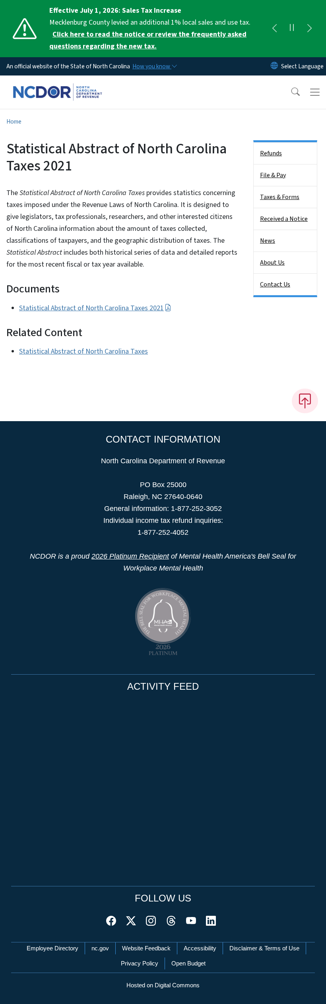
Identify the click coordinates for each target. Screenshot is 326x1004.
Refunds (271, 153)
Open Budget (188, 963)
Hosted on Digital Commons (163, 985)
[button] (290, 92)
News (267, 240)
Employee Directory (52, 948)
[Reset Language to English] (274, 66)
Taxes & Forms (279, 197)
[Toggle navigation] (315, 92)
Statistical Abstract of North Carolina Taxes (83, 351)
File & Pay (273, 175)
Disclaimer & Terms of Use (264, 948)
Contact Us (275, 284)
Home (13, 121)
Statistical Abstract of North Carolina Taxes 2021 (91, 308)
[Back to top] (305, 401)
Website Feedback (146, 948)
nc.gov (100, 948)
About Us (272, 262)
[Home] (57, 84)
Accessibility (200, 948)
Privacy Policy (139, 963)
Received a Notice (284, 219)
